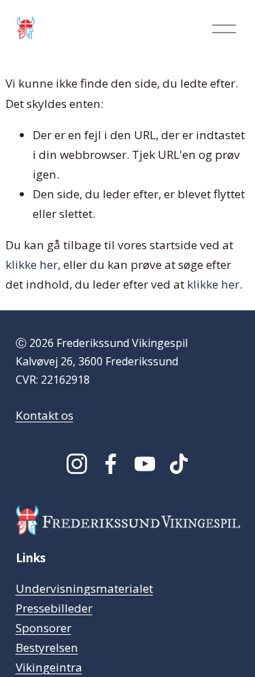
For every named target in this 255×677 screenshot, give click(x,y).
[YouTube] (145, 464)
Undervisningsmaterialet (84, 588)
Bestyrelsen (47, 647)
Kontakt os (44, 415)
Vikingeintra (49, 667)
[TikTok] (179, 464)
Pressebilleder (54, 608)
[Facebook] (111, 464)
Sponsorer (43, 628)
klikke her (31, 264)
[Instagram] (77, 464)
